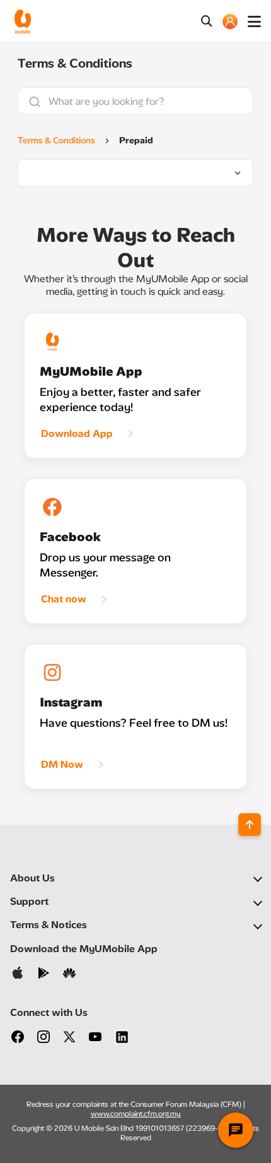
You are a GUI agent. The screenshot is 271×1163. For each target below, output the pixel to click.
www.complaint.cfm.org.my (136, 1113)
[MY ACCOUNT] (230, 21)
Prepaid (136, 140)
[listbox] (135, 173)
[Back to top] (249, 824)
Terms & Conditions (56, 140)
